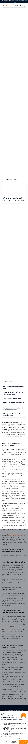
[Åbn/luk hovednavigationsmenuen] (3, 5)
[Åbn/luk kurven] (24, 5)
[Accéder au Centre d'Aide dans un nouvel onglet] (20, 5)
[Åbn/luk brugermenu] (22, 5)
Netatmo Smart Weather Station (14, 535)
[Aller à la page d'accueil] (6, 5)
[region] (14, 1)
